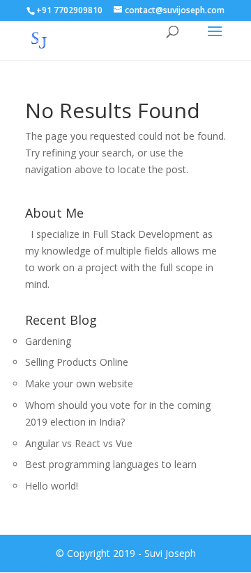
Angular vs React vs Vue (78, 443)
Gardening (48, 341)
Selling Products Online (76, 362)
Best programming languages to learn (111, 464)
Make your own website (79, 383)
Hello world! (51, 485)
